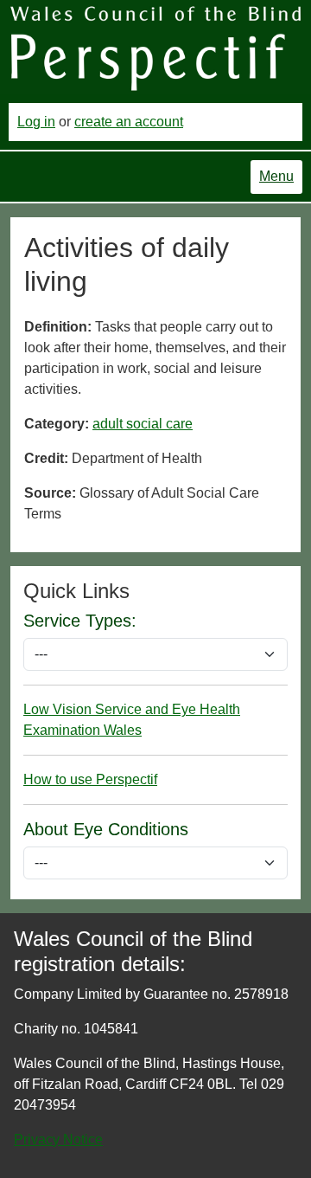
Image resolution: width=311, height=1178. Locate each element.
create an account (128, 121)
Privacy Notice (58, 1139)
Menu (276, 176)
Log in (36, 121)
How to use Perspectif (90, 779)
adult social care (142, 423)
